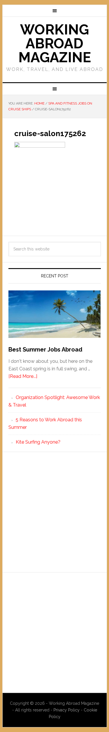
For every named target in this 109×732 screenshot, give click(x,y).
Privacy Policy (67, 710)
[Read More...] (22, 376)
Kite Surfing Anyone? (38, 442)
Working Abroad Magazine (54, 43)
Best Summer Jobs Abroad (45, 349)
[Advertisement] (54, 512)
